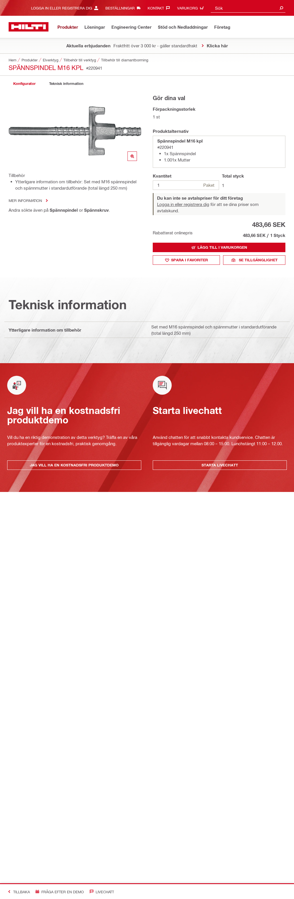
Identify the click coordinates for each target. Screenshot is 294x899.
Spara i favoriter (189, 260)
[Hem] (29, 27)
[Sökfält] (281, 8)
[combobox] (248, 8)
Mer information (25, 200)
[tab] (24, 84)
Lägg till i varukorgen (222, 247)
